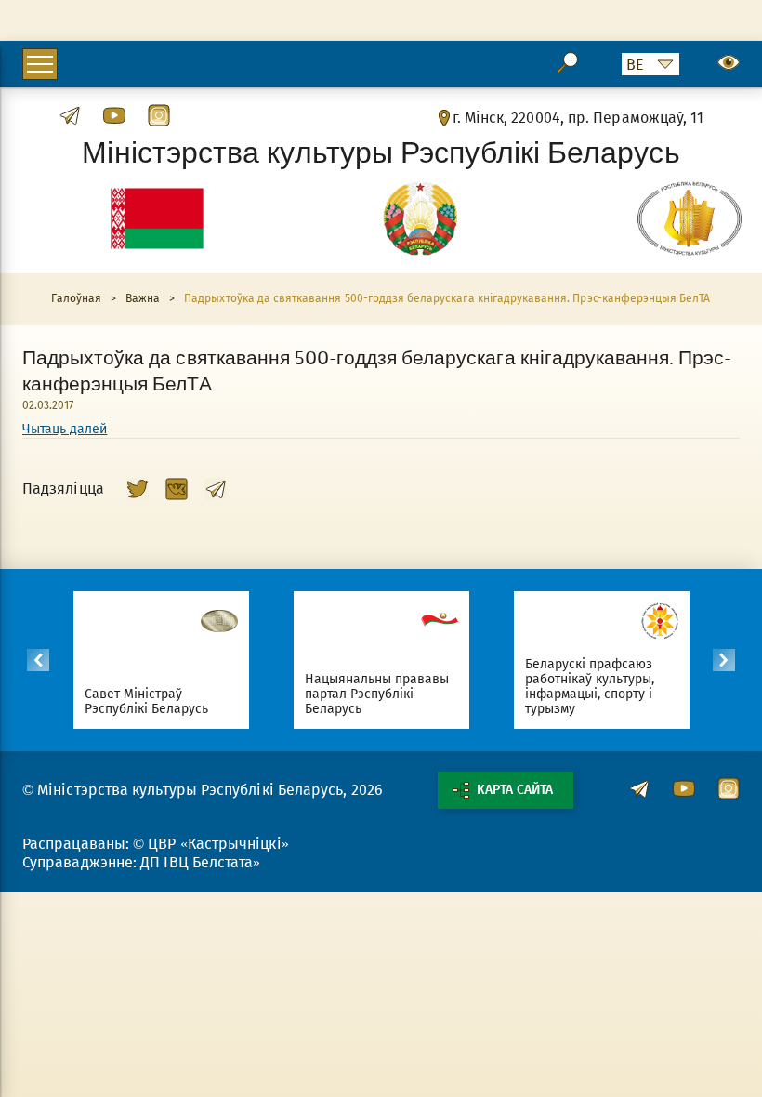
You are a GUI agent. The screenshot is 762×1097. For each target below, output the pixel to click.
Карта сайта (515, 790)
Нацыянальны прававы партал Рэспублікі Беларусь (377, 694)
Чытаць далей (64, 429)
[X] (137, 489)
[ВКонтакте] (176, 489)
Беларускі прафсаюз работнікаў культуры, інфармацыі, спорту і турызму (590, 686)
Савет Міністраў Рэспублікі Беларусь (147, 701)
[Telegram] (215, 489)
